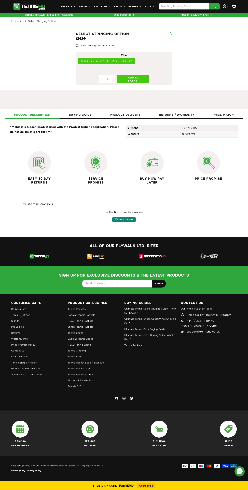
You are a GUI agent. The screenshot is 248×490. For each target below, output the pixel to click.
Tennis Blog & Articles (24, 362)
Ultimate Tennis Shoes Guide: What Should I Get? (150, 321)
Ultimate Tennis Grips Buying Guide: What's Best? (149, 337)
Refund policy (18, 470)
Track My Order (20, 314)
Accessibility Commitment (26, 374)
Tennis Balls (75, 356)
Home (14, 21)
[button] (68, 6)
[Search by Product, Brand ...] (214, 6)
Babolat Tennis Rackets (81, 314)
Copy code (146, 485)
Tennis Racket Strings (80, 374)
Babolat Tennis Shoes (80, 338)
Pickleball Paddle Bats (81, 380)
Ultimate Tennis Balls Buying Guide (144, 329)
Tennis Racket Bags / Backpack (86, 362)
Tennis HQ (35, 465)
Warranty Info (19, 338)
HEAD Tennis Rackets (80, 320)
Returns (15, 332)
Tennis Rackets (77, 309)
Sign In (15, 320)
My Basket (17, 326)
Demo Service (19, 356)
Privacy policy (34, 470)
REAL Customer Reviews (25, 368)
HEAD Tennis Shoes (79, 344)
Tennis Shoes (75, 332)
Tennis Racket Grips (79, 368)
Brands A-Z (74, 386)
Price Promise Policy (23, 344)
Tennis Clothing (77, 350)
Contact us (17, 350)
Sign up (158, 283)
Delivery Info (18, 309)
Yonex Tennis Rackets (80, 326)
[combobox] (189, 6)
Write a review (124, 219)
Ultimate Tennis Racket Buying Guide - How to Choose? (150, 310)
